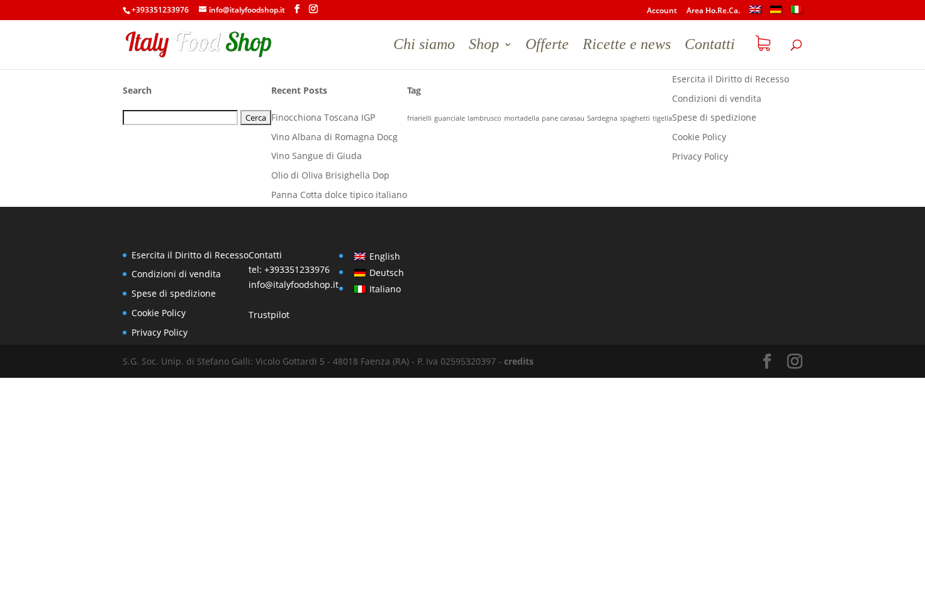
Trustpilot (269, 315)
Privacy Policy (700, 156)
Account (662, 11)
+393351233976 (297, 269)
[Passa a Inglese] (755, 13)
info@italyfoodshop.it (294, 284)
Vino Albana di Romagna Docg (334, 137)
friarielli (419, 118)
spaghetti (635, 118)
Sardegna (602, 118)
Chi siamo (424, 46)
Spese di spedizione (714, 117)
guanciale (449, 118)
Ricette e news (627, 46)
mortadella (521, 118)
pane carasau (563, 118)
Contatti (710, 46)
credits (519, 361)
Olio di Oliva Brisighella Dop (330, 175)
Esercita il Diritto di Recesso (730, 79)
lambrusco (485, 118)
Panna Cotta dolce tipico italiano (339, 195)
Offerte (547, 46)
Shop (484, 46)
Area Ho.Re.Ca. (713, 11)
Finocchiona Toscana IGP (323, 117)
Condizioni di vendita (716, 98)
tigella (662, 118)
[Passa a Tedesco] (776, 13)
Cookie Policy (699, 137)
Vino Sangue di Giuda (316, 156)
